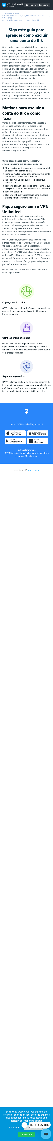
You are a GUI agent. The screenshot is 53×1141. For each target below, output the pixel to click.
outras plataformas (26, 450)
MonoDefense (31, 456)
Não (37, 470)
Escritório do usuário (38, 5)
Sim (29, 470)
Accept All (26, 1134)
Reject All (14, 1127)
